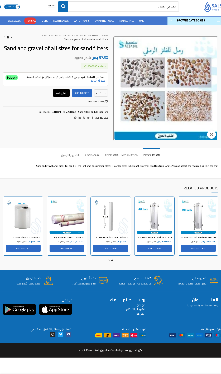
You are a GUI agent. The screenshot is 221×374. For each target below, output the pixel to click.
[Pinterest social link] (84, 117)
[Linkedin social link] (80, 117)
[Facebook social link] (92, 117)
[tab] (151, 153)
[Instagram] (52, 334)
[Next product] (4, 37)
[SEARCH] (63, 6)
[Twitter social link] (88, 117)
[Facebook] (68, 334)
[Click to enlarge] (211, 134)
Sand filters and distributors (56, 35)
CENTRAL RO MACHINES (86, 35)
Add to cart (82, 93)
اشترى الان (61, 93)
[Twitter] (60, 334)
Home (104, 35)
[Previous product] (11, 37)
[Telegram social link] (75, 117)
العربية (51, 5)
